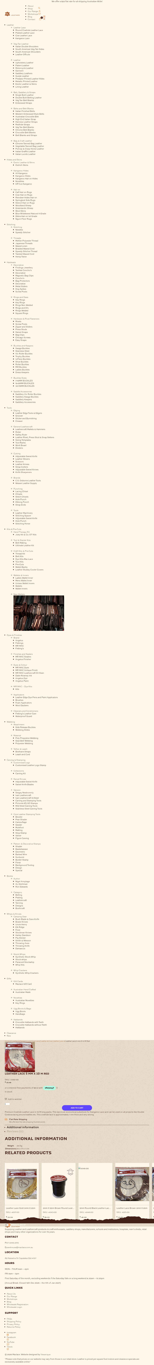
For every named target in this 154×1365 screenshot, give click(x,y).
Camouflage (21, 822)
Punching (17, 488)
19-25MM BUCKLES (24, 383)
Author (16, 878)
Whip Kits (19, 964)
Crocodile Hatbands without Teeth (31, 1024)
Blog (30, 16)
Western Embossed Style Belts (29, 113)
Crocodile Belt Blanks (25, 132)
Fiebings (19, 643)
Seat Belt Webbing (24, 740)
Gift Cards (18, 981)
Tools (9, 407)
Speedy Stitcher (22, 232)
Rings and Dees (20, 297)
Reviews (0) (15, 1131)
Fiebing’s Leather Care (25, 713)
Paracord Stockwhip (24, 962)
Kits (17, 689)
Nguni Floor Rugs (23, 218)
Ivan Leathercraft (23, 795)
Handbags (20, 1014)
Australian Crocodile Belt (27, 116)
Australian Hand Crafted (24, 989)
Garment (19, 70)
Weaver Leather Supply (26, 483)
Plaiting (18, 897)
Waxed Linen (21, 246)
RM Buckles (21, 367)
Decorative (18, 264)
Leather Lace (19, 27)
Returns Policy (13, 1326)
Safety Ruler (21, 434)
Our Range (33, 11)
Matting (18, 830)
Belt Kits (19, 556)
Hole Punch (20, 499)
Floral (18, 862)
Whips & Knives (14, 913)
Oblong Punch (22, 502)
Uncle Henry (21, 924)
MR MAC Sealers (23, 656)
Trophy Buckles (22, 356)
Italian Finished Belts (25, 111)
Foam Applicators (23, 702)
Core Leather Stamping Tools (26, 814)
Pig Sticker (20, 937)
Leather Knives (22, 464)
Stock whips (21, 959)
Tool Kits (19, 561)
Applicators (18, 694)
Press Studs (21, 329)
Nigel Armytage (22, 881)
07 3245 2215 (12, 1242)
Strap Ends (20, 504)
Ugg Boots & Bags (22, 1008)
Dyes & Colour (20, 664)
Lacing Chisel (21, 491)
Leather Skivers (22, 458)
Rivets (18, 321)
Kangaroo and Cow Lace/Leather (33, 1041)
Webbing (11, 721)
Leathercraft (21, 900)
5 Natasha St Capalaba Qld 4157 (21, 1258)
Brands (16, 477)
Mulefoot (19, 827)
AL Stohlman (21, 884)
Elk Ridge (19, 927)
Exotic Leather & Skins (26, 84)
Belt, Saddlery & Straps (24, 92)
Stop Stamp (21, 832)
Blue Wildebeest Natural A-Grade (30, 213)
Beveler (18, 816)
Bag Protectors (22, 280)
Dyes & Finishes (14, 635)
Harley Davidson (23, 935)
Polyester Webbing (24, 743)
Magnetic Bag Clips (24, 275)
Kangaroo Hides (21, 170)
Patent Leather (22, 65)
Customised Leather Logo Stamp (30, 765)
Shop (30, 8)
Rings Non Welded (24, 305)
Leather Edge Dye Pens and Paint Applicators (36, 697)
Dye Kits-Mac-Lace (24, 559)
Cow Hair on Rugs (23, 194)
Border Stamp (21, 859)
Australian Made (22, 992)
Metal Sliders (21, 286)
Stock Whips (19, 954)
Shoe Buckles (21, 361)
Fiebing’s (19, 648)
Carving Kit (20, 773)
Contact (31, 19)
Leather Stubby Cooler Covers (29, 569)
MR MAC (19, 645)
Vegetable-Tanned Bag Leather (29, 146)
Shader (18, 846)
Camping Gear (20, 916)
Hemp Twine (21, 256)
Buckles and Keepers (23, 345)
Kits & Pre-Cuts (14, 529)
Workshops (33, 14)
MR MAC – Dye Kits (22, 686)
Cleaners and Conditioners (25, 710)
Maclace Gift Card (23, 983)
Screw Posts (21, 291)
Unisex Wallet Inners (24, 583)
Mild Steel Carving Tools (26, 805)
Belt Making (20, 542)
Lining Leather (22, 86)
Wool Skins (20, 210)
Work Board (20, 445)
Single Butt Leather (24, 94)
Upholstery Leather (24, 62)
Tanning (19, 902)
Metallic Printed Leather (26, 81)
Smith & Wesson (23, 940)
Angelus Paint (22, 680)
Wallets (18, 585)
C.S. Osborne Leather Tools (28, 480)
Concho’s (19, 278)
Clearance (11, 1033)
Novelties (19, 181)
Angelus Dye (21, 678)
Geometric (20, 851)
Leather (10, 24)
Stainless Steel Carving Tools (28, 808)
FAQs (9, 1318)
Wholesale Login (14, 1307)
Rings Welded (21, 310)
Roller (18, 432)
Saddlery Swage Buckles (26, 396)
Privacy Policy (13, 1324)
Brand (16, 637)
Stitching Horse (22, 523)
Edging (16, 410)
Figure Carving (22, 838)
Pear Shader (21, 819)
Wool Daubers (22, 705)
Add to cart (77, 1108)
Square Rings (21, 313)
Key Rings (20, 299)
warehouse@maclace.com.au (19, 1247)
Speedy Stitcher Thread (26, 251)
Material (17, 735)
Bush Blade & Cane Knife (27, 919)
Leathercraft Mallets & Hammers (30, 429)
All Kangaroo (21, 173)
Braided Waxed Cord (24, 248)
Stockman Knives (23, 932)
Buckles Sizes (20, 377)
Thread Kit (20, 553)
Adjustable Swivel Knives (26, 469)
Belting (18, 894)
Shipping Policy (14, 1321)
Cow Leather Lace (23, 35)
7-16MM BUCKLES (24, 380)
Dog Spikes (20, 288)
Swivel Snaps (21, 332)
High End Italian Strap (25, 119)
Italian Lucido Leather (25, 154)
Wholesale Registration (17, 1304)
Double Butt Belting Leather (28, 97)
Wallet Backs (21, 567)
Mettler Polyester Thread (26, 240)
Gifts (9, 978)
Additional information (23, 1127)
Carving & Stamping (16, 759)
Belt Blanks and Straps (26, 135)
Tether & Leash (20, 748)
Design (18, 867)
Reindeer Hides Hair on (26, 197)
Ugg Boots (20, 1011)
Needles (19, 229)
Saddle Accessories (22, 391)
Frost (17, 929)
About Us (11, 1293)
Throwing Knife (22, 945)
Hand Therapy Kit (21, 531)
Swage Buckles (22, 348)
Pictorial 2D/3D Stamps (26, 803)
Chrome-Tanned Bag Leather (28, 143)
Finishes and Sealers (23, 654)
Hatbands (18, 1019)
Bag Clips (19, 334)
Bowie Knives (21, 921)
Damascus (20, 948)
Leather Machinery (24, 512)
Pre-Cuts (19, 564)
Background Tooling (24, 865)
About (30, 5)
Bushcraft (20, 908)
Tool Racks (20, 442)
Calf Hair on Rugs (23, 192)
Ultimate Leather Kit (24, 545)
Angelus (19, 640)
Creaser (19, 421)
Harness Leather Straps (26, 121)
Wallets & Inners (21, 575)
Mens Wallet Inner (23, 580)
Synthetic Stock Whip (25, 956)
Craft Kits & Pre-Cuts (23, 550)
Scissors (19, 461)
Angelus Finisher (23, 659)
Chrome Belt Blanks (24, 129)
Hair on (16, 189)
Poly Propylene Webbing (26, 738)
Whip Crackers (20, 970)
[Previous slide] (6, 1225)
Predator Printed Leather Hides (29, 78)
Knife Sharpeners (23, 472)
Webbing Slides (22, 729)
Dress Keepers (22, 372)
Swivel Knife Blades (24, 784)
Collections (18, 770)
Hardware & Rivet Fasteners (26, 318)
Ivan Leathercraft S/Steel (27, 797)
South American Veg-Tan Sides (29, 49)
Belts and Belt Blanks (23, 108)
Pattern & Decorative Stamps (27, 843)
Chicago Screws (22, 337)
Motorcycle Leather (24, 68)
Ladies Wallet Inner (24, 577)
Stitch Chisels (21, 496)
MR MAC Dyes (22, 667)
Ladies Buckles (22, 369)
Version (17, 789)
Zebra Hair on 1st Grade (26, 216)
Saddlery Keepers (23, 399)
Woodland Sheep (23, 205)
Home (7, 1041)
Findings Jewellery (24, 267)
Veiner (18, 835)
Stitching (11, 224)
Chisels (18, 494)
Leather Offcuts (22, 54)
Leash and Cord (22, 754)
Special (18, 870)
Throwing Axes (22, 943)
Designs (19, 905)
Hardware (11, 262)
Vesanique (45, 1354)
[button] (77, 1099)
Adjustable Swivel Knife (26, 456)
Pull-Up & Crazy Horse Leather (29, 148)
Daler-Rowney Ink (23, 675)
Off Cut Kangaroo (23, 183)
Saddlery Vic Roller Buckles (28, 394)
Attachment (18, 724)
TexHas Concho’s (23, 270)
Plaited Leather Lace (24, 32)
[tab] (78, 1127)
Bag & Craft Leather (22, 140)
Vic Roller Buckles (23, 353)
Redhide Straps (22, 124)
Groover (19, 415)
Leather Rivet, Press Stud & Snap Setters (34, 437)
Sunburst (19, 857)
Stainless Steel (22, 350)
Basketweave (21, 849)
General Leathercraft (22, 426)
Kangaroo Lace (22, 38)
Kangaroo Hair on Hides (26, 178)
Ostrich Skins (21, 165)
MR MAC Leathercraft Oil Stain (29, 672)
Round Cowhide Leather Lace (29, 30)
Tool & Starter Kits (22, 540)
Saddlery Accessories (25, 402)
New (9, 1035)
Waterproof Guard (23, 716)
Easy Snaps (20, 340)
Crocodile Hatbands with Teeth (29, 1022)
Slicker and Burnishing (26, 418)
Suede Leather (22, 76)
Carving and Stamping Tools (28, 800)
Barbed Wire (21, 854)
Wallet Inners (21, 588)
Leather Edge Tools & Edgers (28, 413)
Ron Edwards (21, 886)
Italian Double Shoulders (26, 46)
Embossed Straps (23, 102)
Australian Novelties (24, 1000)
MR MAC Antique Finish (26, 670)
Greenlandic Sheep (24, 208)
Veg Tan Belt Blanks (24, 100)
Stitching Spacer (23, 515)
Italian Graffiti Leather (25, 151)
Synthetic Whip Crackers (26, 972)
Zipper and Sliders (23, 326)
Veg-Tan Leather (21, 43)
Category (17, 892)
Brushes (19, 700)
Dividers (19, 447)
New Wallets (19, 594)
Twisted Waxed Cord (24, 253)
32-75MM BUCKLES (24, 385)
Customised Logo (21, 762)
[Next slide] (9, 1225)
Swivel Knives (19, 779)
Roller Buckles (22, 364)
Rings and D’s (22, 307)
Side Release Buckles (25, 727)
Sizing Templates (23, 440)
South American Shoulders (28, 51)
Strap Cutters (21, 466)
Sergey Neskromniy (24, 792)
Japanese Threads (23, 243)
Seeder (18, 824)
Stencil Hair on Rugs (25, 202)
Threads (17, 238)
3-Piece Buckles (22, 359)
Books (10, 875)
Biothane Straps (23, 751)
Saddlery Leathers (23, 73)
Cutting (16, 453)
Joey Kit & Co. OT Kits (25, 534)
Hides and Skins (14, 159)
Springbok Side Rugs (25, 200)
